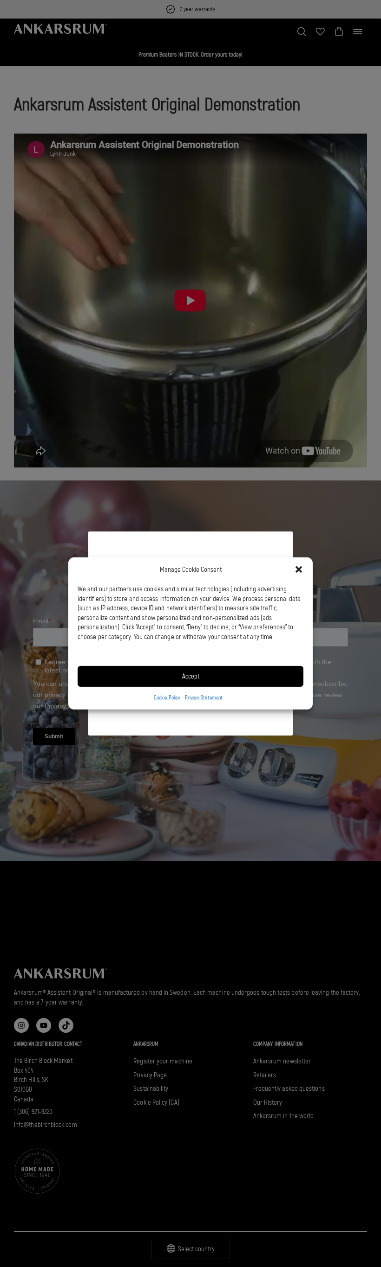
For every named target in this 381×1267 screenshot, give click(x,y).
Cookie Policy (167, 697)
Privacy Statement (204, 697)
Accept (190, 676)
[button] (298, 569)
